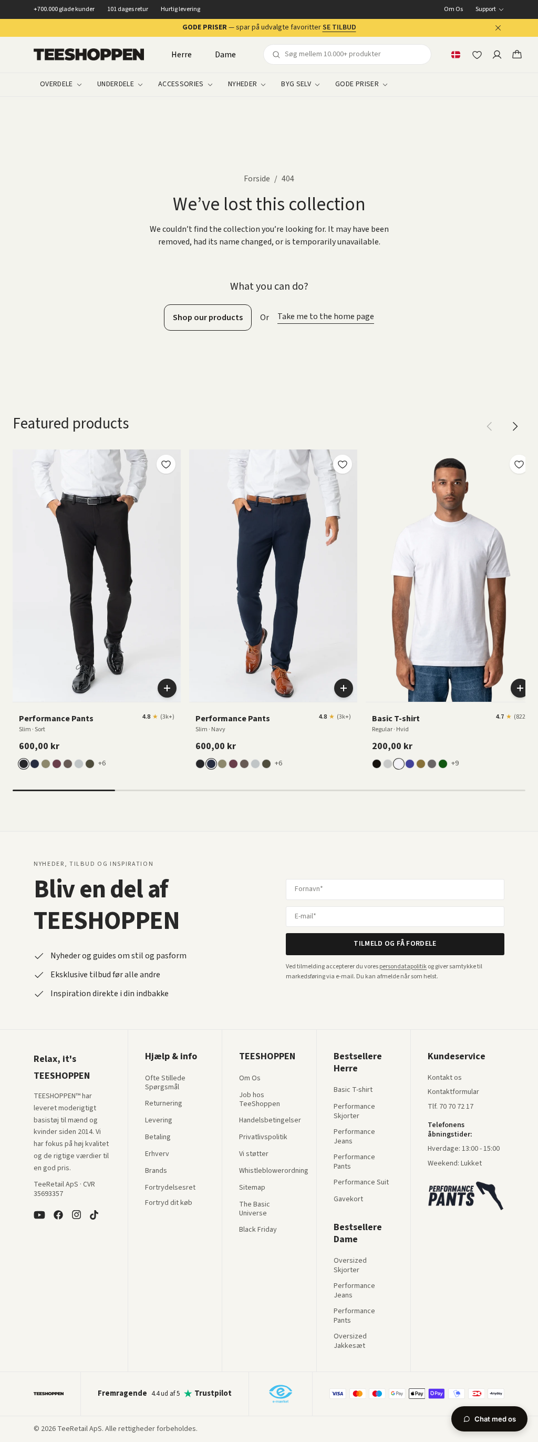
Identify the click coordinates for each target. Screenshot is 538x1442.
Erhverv (157, 1154)
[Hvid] (399, 764)
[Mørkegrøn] (90, 764)
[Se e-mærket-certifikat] (280, 1394)
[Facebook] (58, 1215)
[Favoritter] (476, 54)
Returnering (163, 1104)
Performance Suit (361, 1183)
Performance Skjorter (354, 1111)
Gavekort (348, 1199)
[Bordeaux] (56, 764)
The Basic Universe (254, 1209)
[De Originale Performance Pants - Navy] (273, 575)
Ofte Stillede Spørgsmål (165, 1083)
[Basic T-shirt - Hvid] (450, 575)
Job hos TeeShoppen (259, 1100)
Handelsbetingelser (270, 1121)
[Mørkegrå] (432, 764)
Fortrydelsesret (170, 1188)
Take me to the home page (325, 316)
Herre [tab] (181, 54)
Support (485, 9)
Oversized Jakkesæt (350, 1341)
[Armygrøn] (421, 764)
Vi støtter (253, 1154)
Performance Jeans (354, 1137)
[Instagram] (76, 1215)
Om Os (453, 9)
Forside (257, 179)
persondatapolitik (403, 966)
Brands (156, 1171)
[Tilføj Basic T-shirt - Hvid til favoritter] (519, 464)
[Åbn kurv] (517, 54)
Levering (158, 1121)
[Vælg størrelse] (167, 688)
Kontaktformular (453, 1092)
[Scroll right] (514, 426)
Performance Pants (354, 1162)
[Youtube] (39, 1215)
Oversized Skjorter (350, 1265)
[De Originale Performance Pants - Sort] (97, 575)
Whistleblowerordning (273, 1170)
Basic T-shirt (353, 1090)
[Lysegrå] (79, 764)
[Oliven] (45, 764)
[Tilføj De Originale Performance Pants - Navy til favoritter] (342, 464)
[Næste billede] (169, 575)
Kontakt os (445, 1078)
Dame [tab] (225, 54)
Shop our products (208, 317)
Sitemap (252, 1188)
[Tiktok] (94, 1215)
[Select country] (455, 54)
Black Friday (258, 1230)
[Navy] (34, 764)
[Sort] (23, 764)
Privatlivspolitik (263, 1137)
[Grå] (387, 764)
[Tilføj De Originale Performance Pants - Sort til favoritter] (166, 464)
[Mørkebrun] (68, 764)
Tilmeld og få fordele (395, 943)
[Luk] (498, 28)
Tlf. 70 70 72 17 (450, 1106)
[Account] (497, 54)
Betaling (158, 1137)
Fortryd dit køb (168, 1203)
